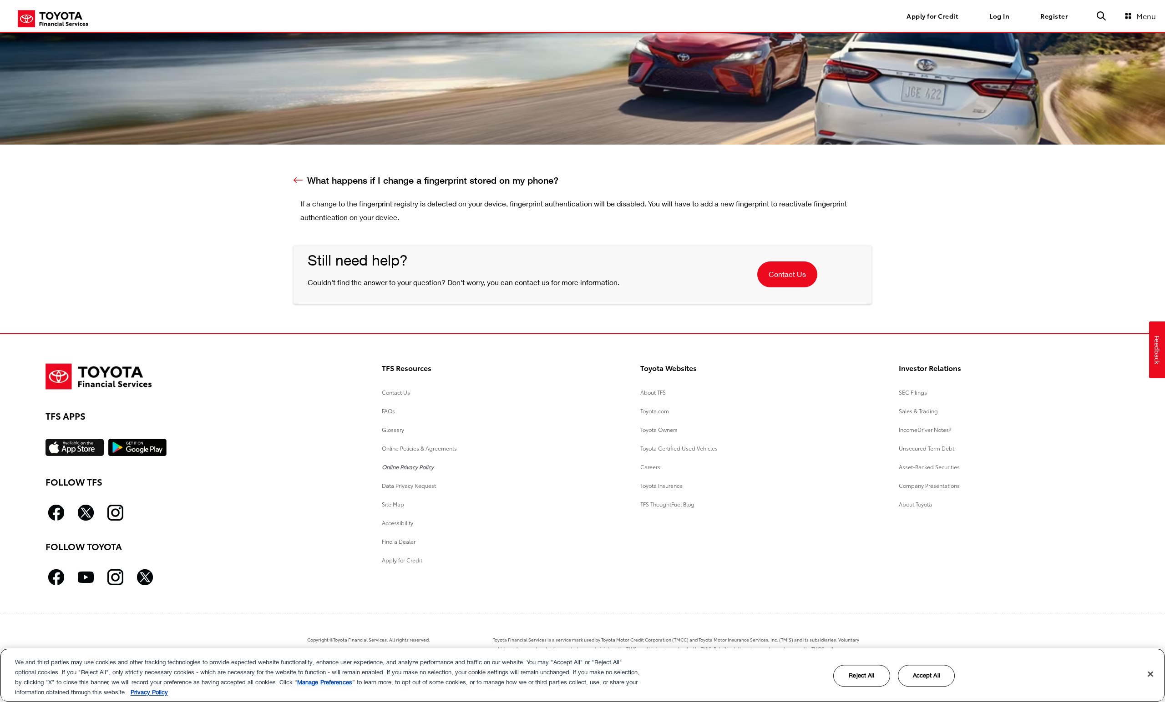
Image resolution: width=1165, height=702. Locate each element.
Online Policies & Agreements (419, 448)
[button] (1101, 16)
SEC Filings (913, 392)
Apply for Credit (402, 560)
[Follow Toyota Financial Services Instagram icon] (115, 513)
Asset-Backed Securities (929, 467)
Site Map (393, 504)
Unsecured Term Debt (926, 448)
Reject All (861, 675)
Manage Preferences (324, 682)
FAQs (388, 411)
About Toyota (915, 504)
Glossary (393, 429)
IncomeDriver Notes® (925, 429)
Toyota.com (654, 411)
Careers (650, 467)
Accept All (926, 675)
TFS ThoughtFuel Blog (667, 504)
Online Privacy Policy (408, 467)
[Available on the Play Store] (137, 447)
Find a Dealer (398, 541)
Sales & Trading (918, 411)
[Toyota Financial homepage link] (53, 18)
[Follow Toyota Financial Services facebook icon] (56, 513)
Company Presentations (929, 485)
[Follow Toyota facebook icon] (56, 577)
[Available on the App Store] (75, 447)
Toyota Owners (659, 429)
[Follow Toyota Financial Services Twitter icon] (86, 513)
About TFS (653, 392)
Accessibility (397, 522)
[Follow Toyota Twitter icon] (145, 577)
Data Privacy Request (409, 485)
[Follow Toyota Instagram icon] (115, 577)
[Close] (1150, 674)
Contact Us (787, 274)
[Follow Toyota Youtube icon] (86, 577)
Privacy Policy (149, 692)
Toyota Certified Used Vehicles (679, 448)
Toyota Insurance (661, 485)
